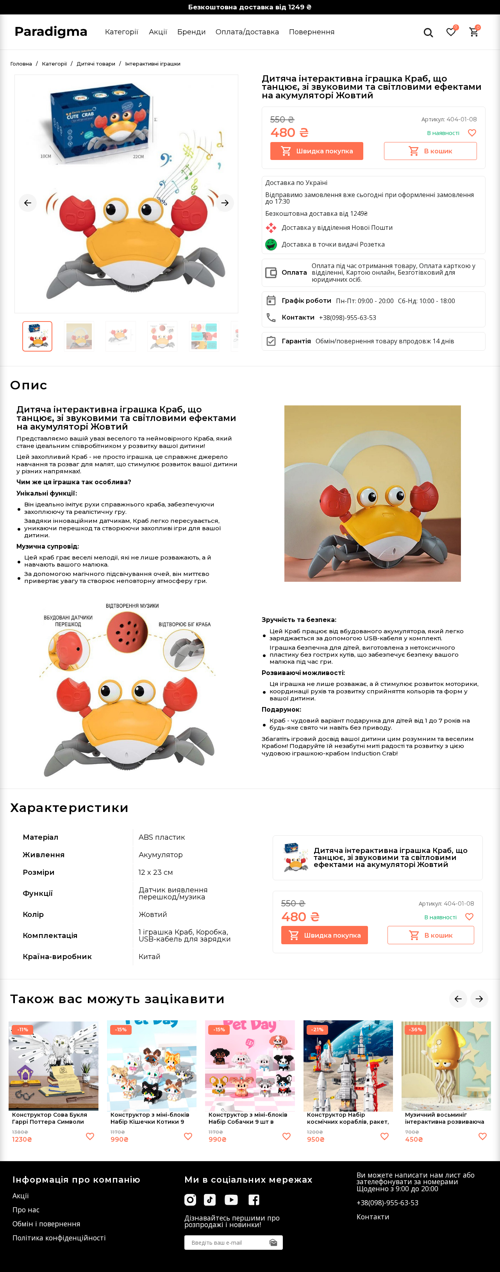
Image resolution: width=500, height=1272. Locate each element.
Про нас (25, 1209)
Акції (158, 31)
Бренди (191, 31)
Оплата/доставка (247, 31)
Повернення (312, 31)
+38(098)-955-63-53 (347, 317)
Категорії (122, 31)
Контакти (373, 1216)
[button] (28, 203)
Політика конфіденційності (59, 1237)
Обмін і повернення (46, 1223)
